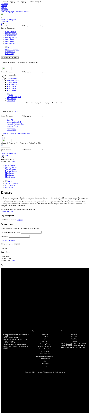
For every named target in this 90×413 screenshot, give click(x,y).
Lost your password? (8, 240)
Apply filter (9, 211)
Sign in (15, 111)
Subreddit (69, 344)
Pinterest (74, 341)
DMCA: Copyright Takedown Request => (15, 12)
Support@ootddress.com (14, 339)
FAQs (6, 336)
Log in (17, 244)
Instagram (74, 336)
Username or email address (11, 232)
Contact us (16, 337)
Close (3, 211)
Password (5, 236)
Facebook (74, 334)
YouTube (74, 339)
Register (19, 220)
